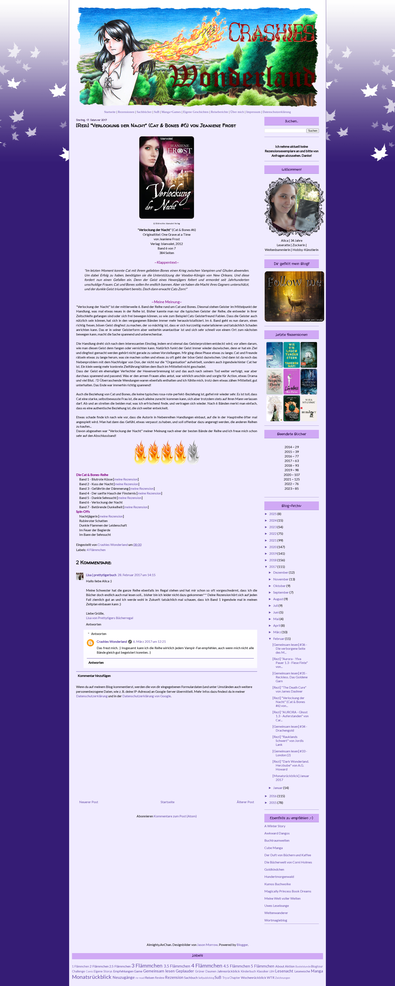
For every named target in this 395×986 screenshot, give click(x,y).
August (278, 599)
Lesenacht (284, 971)
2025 (273, 514)
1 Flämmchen (80, 966)
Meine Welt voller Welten (282, 898)
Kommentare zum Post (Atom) (175, 816)
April (277, 625)
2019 (273, 553)
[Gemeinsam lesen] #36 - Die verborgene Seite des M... (290, 648)
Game (138, 971)
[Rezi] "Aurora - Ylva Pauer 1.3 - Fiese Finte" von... (290, 662)
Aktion (290, 966)
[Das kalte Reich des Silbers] (274, 420)
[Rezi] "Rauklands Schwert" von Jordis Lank (288, 740)
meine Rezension (126, 479)
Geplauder (185, 971)
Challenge (78, 971)
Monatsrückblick (92, 977)
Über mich (237, 112)
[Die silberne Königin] (309, 393)
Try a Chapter (231, 977)
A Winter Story (274, 826)
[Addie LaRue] (309, 366)
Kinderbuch (248, 971)
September (281, 592)
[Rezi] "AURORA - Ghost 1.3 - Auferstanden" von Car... (291, 716)
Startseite (110, 112)
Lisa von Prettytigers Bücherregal (109, 618)
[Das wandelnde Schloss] (291, 420)
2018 (273, 560)
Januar (278, 788)
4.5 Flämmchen (236, 966)
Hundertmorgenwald (279, 876)
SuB (156, 112)
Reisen (149, 977)
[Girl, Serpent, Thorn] (274, 393)
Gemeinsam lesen (159, 971)
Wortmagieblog (275, 920)
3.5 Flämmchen (177, 966)
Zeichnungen (282, 977)
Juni (276, 612)
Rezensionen (126, 112)
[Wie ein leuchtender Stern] (291, 366)
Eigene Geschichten (196, 112)
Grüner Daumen (205, 971)
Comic (89, 971)
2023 (273, 527)
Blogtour (317, 966)
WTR (270, 977)
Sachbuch (191, 977)
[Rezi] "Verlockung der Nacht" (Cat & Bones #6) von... (289, 702)
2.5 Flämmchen (120, 966)
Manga (317, 971)
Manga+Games (171, 112)
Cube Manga (273, 848)
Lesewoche (302, 971)
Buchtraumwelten (276, 840)
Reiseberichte (219, 112)
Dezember (281, 572)
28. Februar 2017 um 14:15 (137, 575)
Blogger (242, 945)
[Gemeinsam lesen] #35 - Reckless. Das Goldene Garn (290, 677)
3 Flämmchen (147, 965)
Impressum (253, 112)
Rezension (174, 977)
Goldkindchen (274, 869)
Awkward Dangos (277, 833)
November (281, 579)
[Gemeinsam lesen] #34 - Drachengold (290, 728)
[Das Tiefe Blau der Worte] (274, 366)
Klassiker (263, 971)
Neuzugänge (124, 977)
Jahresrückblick (228, 971)
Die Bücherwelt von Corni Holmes (288, 862)
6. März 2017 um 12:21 (149, 641)
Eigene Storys (103, 971)
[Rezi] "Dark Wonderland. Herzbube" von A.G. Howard (291, 765)
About (279, 966)
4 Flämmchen (96, 550)
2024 (273, 520)
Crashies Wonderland (112, 641)
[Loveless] (291, 393)
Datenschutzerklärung (277, 112)
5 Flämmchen (262, 966)
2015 (273, 802)
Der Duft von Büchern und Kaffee (287, 855)
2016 (273, 796)
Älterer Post (245, 802)
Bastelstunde (303, 966)
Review (159, 977)
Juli (276, 605)
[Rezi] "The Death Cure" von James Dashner (289, 689)
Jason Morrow (207, 945)
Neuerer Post (88, 802)
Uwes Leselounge (276, 905)
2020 (273, 547)
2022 (273, 533)
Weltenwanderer (276, 913)
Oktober (279, 586)
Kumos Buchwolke (277, 884)
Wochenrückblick (253, 977)
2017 (273, 566)
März (277, 632)
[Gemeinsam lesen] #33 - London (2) (290, 753)
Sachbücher (144, 112)
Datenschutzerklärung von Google (146, 696)
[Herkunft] (309, 420)
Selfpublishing (206, 977)
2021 (273, 540)
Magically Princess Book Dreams (287, 891)
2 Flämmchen (99, 966)
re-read (140, 977)
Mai (276, 619)
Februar (279, 638)
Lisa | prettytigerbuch (101, 575)
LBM (271, 971)
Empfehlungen (123, 971)
